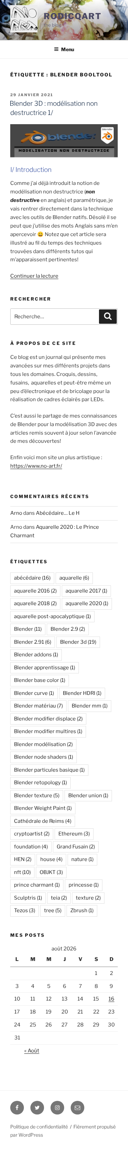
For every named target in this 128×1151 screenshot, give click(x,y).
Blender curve (34, 693)
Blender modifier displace (48, 719)
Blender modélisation (43, 744)
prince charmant (37, 885)
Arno (16, 513)
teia (59, 898)
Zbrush (82, 910)
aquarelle (74, 578)
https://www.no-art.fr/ (36, 466)
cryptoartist (31, 834)
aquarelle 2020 (87, 603)
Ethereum (74, 834)
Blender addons (36, 655)
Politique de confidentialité (39, 1127)
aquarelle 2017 (86, 591)
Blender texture (36, 795)
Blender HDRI (82, 693)
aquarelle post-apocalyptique (52, 616)
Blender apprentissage (44, 668)
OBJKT (51, 872)
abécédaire (32, 578)
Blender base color (39, 680)
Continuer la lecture (34, 276)
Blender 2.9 (68, 629)
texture (88, 898)
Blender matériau (38, 706)
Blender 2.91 (32, 642)
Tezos (24, 910)
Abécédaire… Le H (58, 513)
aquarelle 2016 (35, 591)
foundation (31, 847)
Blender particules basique (49, 770)
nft (22, 872)
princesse (84, 885)
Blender (28, 629)
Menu (67, 49)
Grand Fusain (76, 847)
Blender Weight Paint (43, 808)
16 (111, 999)
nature (82, 859)
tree (52, 910)
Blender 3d (78, 642)
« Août (31, 1051)
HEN (22, 859)
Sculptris (28, 898)
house (51, 859)
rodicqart (73, 16)
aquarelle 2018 (35, 603)
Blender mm (90, 706)
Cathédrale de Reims (42, 821)
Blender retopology (40, 783)
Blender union (88, 795)
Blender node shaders (43, 757)
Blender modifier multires (48, 731)
